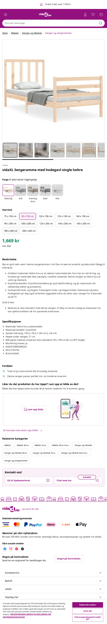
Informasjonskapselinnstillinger (87, 618)
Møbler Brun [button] (23, 445)
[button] (55, 4)
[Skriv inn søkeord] (100, 23)
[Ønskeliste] (93, 14)
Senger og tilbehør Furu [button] (44, 453)
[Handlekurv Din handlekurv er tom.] (101, 14)
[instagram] (10, 549)
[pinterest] (16, 549)
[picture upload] (70, 409)
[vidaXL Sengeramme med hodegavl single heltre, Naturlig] (53, 90)
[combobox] (53, 23)
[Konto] (85, 14)
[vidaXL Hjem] (45, 14)
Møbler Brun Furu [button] (60, 445)
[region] (53, 611)
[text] (11, 241)
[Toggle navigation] (5, 14)
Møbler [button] (7, 445)
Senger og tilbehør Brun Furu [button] (75, 453)
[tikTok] (22, 549)
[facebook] (4, 549)
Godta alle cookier (87, 605)
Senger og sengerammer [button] (16, 460)
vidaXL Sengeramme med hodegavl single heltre (42, 169)
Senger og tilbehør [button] (83, 445)
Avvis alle (87, 611)
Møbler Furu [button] (40, 445)
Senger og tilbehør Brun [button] (15, 453)
